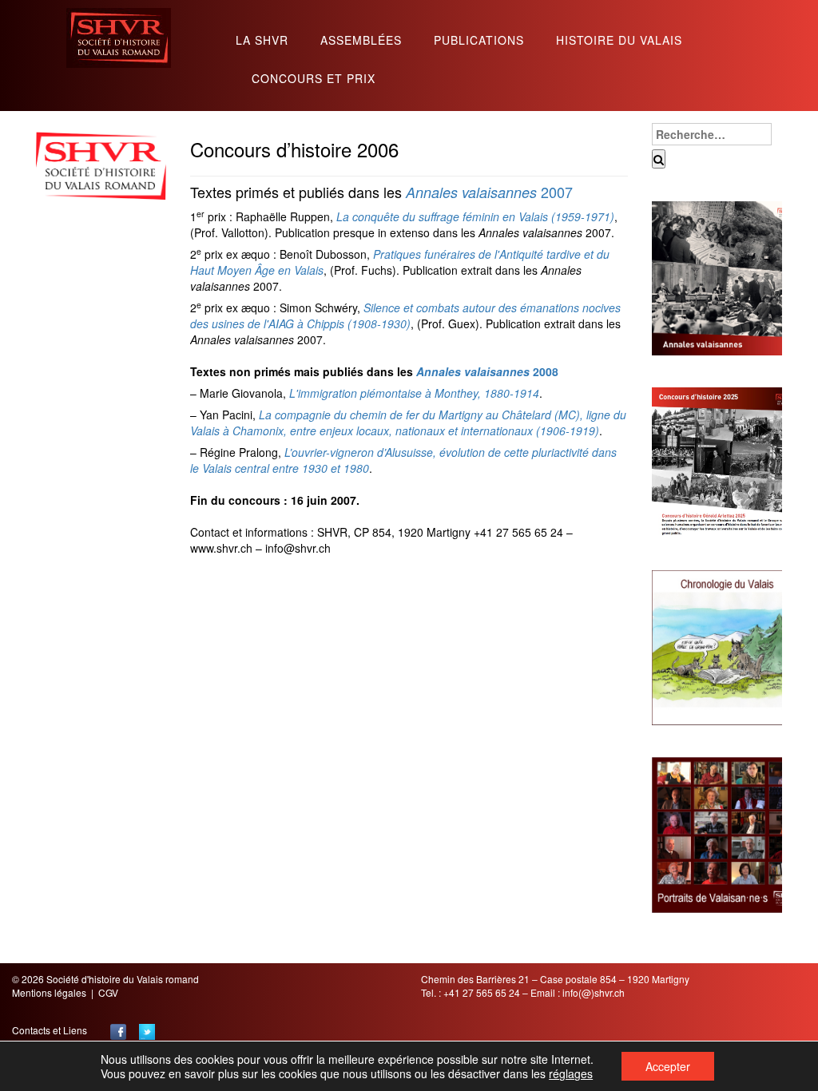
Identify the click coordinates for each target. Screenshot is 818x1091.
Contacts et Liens (49, 1030)
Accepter (667, 1066)
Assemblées (361, 41)
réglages (571, 1073)
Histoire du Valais (619, 41)
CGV (108, 992)
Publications (479, 41)
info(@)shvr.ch (593, 992)
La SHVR (262, 41)
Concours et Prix (313, 79)
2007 (489, 191)
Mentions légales (49, 992)
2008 (487, 371)
